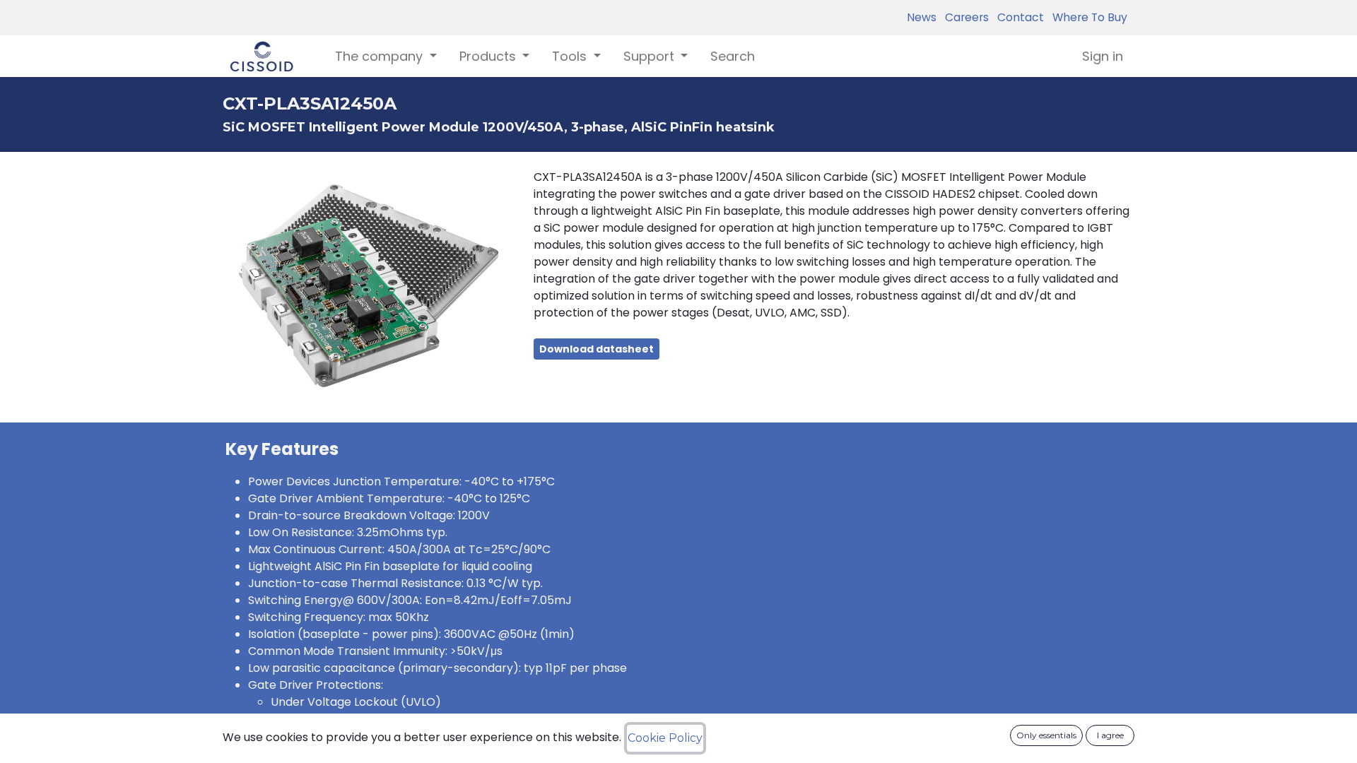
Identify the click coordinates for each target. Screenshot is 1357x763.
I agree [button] (1110, 735)
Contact (1018, 17)
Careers (964, 17)
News (921, 17)
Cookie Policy (665, 738)
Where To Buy (1087, 17)
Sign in (1102, 56)
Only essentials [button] (1046, 735)
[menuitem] (732, 56)
